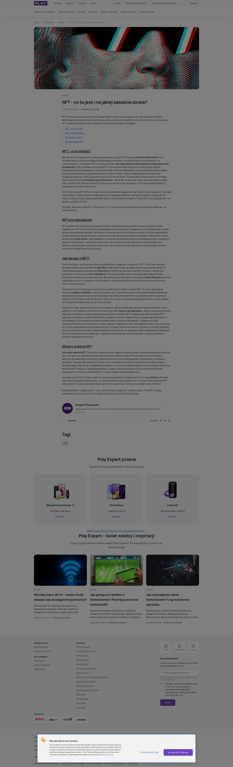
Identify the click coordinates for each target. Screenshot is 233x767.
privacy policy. (109, 754)
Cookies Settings (150, 752)
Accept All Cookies (178, 752)
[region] (116, 748)
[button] (43, 740)
